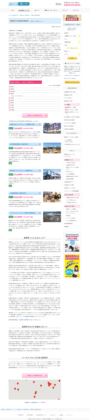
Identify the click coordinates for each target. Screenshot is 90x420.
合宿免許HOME (20, 415)
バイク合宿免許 (68, 140)
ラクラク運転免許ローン (72, 220)
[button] (55, 385)
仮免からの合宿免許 (69, 126)
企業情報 (66, 226)
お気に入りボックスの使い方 (72, 75)
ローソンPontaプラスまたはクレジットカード (72, 212)
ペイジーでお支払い (71, 218)
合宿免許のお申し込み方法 (72, 197)
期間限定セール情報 (71, 107)
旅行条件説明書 (70, 179)
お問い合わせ (76, 10)
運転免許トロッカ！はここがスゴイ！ (69, 155)
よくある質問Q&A (70, 174)
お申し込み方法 (68, 195)
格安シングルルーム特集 (72, 109)
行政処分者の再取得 (69, 129)
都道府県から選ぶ (68, 101)
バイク (38, 10)
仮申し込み (65, 10)
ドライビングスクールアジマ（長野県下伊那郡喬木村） (23, 213)
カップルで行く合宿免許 (70, 123)
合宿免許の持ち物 (70, 165)
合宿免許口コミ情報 (69, 185)
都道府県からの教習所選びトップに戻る (34, 402)
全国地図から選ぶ (68, 95)
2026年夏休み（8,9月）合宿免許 (72, 117)
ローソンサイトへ (70, 415)
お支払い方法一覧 (69, 206)
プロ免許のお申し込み (71, 202)
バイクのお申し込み (71, 200)
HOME (12, 10)
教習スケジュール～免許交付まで (72, 168)
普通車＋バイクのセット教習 (71, 137)
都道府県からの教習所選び (23, 409)
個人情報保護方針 (68, 223)
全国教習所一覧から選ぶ (70, 92)
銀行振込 (68, 215)
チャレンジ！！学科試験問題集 (71, 191)
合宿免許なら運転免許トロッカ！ (8, 409)
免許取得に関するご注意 (72, 176)
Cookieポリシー (53, 415)
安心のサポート (70, 171)
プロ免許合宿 (72, 144)
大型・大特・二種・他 (52, 10)
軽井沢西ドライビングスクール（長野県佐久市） (21, 170)
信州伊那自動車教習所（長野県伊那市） (19, 144)
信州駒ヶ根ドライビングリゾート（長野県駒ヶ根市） (22, 124)
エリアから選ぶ (68, 98)
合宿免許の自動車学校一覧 (25, 320)
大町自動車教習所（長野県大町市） (18, 193)
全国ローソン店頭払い (71, 209)
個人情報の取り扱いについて (41, 415)
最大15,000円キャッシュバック (72, 113)
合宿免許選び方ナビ (69, 182)
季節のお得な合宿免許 (69, 120)
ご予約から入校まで (71, 162)
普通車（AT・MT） (25, 10)
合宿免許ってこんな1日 (69, 188)
